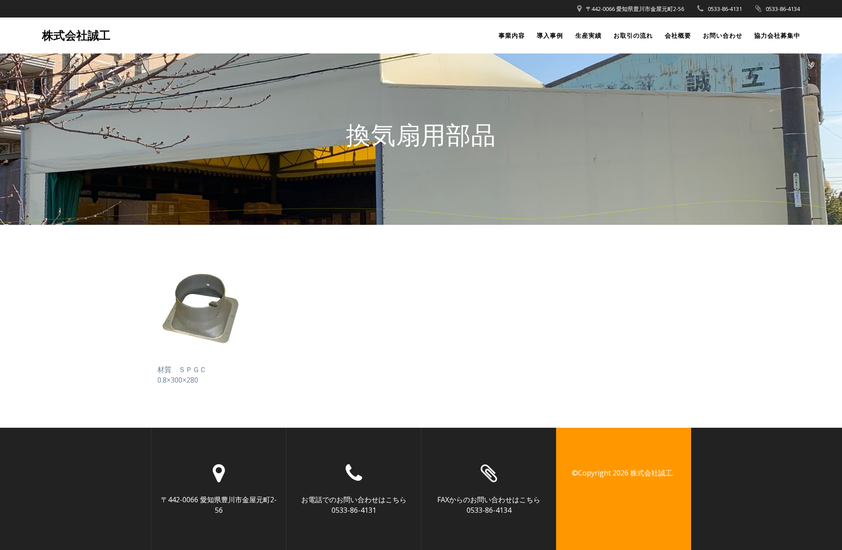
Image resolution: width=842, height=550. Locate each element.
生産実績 (588, 35)
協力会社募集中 (777, 35)
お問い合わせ (722, 35)
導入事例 (550, 35)
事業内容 (512, 35)
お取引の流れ (633, 35)
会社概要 (678, 35)
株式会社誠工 (76, 35)
